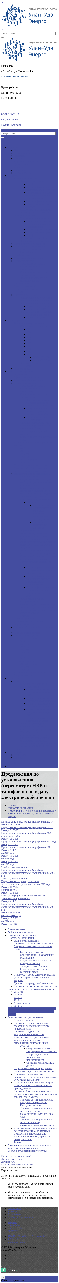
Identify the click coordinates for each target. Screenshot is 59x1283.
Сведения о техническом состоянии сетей (33, 273)
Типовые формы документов (42, 201)
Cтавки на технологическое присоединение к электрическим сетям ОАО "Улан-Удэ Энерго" (38, 542)
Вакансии (19, 158)
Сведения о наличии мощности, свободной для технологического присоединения (38, 482)
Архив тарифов (28, 459)
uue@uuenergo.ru (10, 119)
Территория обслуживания (28, 258)
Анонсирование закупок (27, 632)
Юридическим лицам (25, 178)
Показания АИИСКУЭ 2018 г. (36, 312)
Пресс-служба (15, 752)
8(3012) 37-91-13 (10, 114)
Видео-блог (20, 754)
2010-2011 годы (28, 638)
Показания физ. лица (37, 306)
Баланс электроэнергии (32, 263)
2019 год (24, 462)
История (18, 167)
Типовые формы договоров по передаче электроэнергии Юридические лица (41, 570)
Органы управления (25, 153)
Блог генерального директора (30, 760)
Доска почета (21, 164)
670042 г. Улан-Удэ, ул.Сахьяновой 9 (27, 1236)
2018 (28, 348)
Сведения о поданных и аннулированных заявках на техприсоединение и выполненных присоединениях (44, 512)
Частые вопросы (22, 172)
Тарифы (30, 184)
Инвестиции (14, 678)
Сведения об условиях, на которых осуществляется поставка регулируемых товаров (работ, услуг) (39, 560)
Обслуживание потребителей (36, 209)
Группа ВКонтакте (11, 125)
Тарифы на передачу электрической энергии (31, 989)
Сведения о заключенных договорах (40, 525)
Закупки (12, 630)
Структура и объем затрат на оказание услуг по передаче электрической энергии (35, 425)
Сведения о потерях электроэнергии (31, 268)
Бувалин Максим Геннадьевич (17, 1164)
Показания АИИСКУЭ (26, 295)
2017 (28, 346)
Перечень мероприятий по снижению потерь (34, 279)
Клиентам (13, 175)
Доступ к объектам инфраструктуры (33, 627)
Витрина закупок (23, 675)
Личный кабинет (29, 252)
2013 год (24, 644)
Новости (18, 757)
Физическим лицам (24, 215)
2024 (28, 354)
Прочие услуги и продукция (35, 212)
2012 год (24, 641)
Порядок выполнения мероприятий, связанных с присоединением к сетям (34, 533)
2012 (28, 331)
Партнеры (19, 170)
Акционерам (14, 320)
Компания (13, 147)
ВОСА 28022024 (42, 357)
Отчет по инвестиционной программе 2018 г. (34, 685)
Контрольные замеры (37, 400)
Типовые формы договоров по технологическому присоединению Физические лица (42, 591)
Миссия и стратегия (24, 150)
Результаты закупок (24, 661)
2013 (28, 334)
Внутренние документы (27, 161)
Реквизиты (19, 155)
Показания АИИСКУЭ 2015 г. (36, 297)
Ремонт (18, 749)
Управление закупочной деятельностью (35, 672)
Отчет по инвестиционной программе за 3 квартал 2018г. (40, 692)
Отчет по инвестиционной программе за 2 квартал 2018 (41, 699)
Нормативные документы (40, 204)
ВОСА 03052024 (42, 360)
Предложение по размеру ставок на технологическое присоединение (40, 195)
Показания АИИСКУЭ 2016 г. (36, 300)
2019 (22, 292)
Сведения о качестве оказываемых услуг (35, 986)
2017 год (24, 454)
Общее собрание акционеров (35, 326)
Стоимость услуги (30, 476)
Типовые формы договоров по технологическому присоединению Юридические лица (41, 580)
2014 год (24, 647)
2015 (28, 340)
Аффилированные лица (26, 377)
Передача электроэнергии (34, 181)
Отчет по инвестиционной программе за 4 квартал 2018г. (40, 712)
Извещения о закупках (26, 635)
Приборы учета (22, 255)
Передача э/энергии (24, 260)
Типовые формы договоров (41, 187)
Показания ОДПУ (36, 309)
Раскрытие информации (21, 371)
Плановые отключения (26, 289)
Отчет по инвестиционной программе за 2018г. (40, 719)
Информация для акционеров (36, 363)
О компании (14, 1208)
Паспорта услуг (22, 283)
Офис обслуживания (31, 249)
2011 (28, 329)
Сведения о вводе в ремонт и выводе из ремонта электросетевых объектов (42, 411)
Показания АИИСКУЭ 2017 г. (36, 303)
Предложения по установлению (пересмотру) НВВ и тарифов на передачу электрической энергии (31, 468)
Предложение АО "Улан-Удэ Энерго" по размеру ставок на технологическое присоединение (38, 550)
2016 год (24, 451)
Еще (10, 766)
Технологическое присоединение (38, 189)
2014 (28, 337)
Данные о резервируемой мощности (33, 983)
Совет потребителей (25, 286)
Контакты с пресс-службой (28, 763)
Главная (12, 805)
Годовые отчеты (22, 368)
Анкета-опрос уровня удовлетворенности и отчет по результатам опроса (30, 621)
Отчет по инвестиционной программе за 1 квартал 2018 (41, 705)
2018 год (24, 456)
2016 (28, 343)
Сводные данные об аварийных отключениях (39, 404)
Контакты (13, 1231)
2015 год (24, 448)
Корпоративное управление (29, 323)
